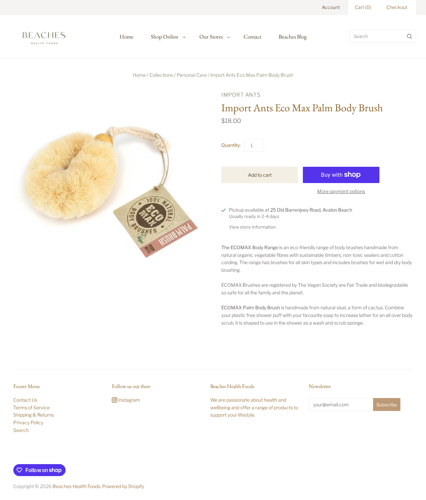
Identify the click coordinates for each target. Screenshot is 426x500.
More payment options (341, 191)
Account (331, 7)
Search (21, 430)
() (363, 7)
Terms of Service (31, 407)
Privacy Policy (28, 422)
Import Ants (241, 95)
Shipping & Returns (33, 415)
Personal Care (192, 75)
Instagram (128, 400)
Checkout (396, 7)
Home (126, 36)
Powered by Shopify (123, 486)
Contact (252, 36)
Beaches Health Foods (76, 486)
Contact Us (25, 400)
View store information (252, 227)
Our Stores (211, 36)
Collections (161, 75)
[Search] (409, 36)
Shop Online (164, 36)
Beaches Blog (293, 36)
